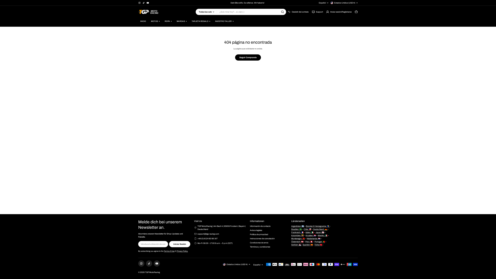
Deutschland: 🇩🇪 (320, 229)
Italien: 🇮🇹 (309, 232)
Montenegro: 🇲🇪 (298, 239)
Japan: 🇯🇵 (320, 232)
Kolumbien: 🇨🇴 (297, 235)
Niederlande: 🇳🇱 (313, 239)
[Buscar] (282, 11)
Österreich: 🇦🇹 (297, 242)
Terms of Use (169, 251)
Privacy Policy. (182, 251)
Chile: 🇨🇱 (307, 229)
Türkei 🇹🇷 (318, 245)
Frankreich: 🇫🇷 (297, 232)
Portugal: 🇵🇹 (320, 242)
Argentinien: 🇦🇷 (297, 226)
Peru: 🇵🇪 (309, 242)
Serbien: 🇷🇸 (296, 245)
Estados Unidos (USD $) (344, 3)
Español (322, 3)
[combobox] (241, 12)
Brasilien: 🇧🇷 (296, 229)
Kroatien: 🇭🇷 (311, 235)
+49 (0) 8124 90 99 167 (207, 239)
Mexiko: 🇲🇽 (323, 235)
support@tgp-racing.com (208, 234)
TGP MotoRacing (152, 272)
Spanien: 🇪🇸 (308, 245)
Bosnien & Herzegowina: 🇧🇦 (318, 226)
